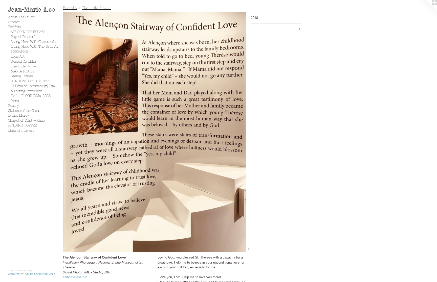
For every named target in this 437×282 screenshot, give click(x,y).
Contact (14, 22)
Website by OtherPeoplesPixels (31, 274)
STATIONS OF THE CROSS (31, 81)
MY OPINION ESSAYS (28, 32)
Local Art (18, 56)
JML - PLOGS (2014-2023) (31, 96)
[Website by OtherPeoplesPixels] (427, 10)
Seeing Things (22, 76)
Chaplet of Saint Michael (26, 120)
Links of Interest (21, 130)
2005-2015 (19, 52)
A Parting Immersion (26, 91)
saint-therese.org (75, 277)
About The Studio (21, 17)
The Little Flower (24, 66)
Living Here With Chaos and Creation (35, 42)
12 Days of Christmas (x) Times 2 (35, 86)
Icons (15, 101)
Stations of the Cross (24, 111)
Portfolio (14, 27)
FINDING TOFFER (22, 125)
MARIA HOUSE (22, 71)
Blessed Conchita (23, 61)
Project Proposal (23, 37)
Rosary (13, 106)
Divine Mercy (18, 115)
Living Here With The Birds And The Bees (35, 46)
